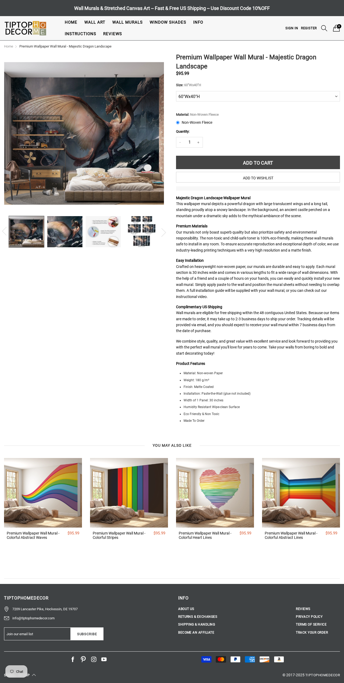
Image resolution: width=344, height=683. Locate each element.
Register (309, 28)
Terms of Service (311, 624)
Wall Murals (127, 22)
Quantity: (182, 131)
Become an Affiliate (196, 632)
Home (71, 22)
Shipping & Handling (196, 624)
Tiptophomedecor (322, 675)
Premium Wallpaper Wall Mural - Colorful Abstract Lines (291, 535)
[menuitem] (71, 22)
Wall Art (94, 22)
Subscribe (87, 634)
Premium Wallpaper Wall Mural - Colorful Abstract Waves (33, 535)
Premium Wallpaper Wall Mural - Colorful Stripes (119, 535)
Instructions (80, 33)
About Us (186, 609)
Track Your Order (312, 632)
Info (198, 22)
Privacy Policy (309, 617)
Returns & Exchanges (197, 617)
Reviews (112, 33)
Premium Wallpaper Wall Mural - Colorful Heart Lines (205, 535)
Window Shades (168, 22)
